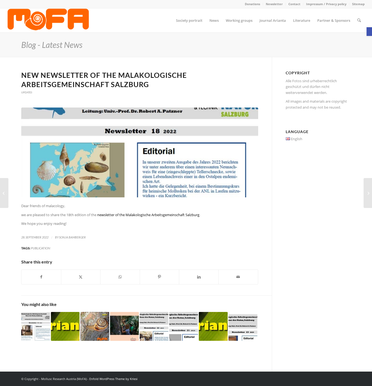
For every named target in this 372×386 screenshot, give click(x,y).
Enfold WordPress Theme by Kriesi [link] (113, 379)
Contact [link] (294, 4)
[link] (369, 31)
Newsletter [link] (274, 4)
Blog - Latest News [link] (52, 45)
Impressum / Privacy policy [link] (326, 4)
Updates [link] (26, 92)
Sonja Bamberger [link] (72, 237)
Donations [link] (252, 4)
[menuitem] (252, 4)
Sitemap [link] (358, 4)
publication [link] (40, 248)
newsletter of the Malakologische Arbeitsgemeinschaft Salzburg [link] (148, 214)
